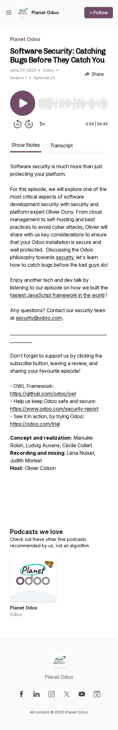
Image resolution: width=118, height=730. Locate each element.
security (65, 257)
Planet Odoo (45, 12)
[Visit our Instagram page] (51, 694)
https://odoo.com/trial (35, 424)
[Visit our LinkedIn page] (36, 694)
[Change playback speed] (42, 124)
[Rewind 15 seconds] (17, 124)
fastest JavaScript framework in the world (57, 295)
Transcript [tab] (61, 145)
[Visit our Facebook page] (21, 694)
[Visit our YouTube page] (82, 694)
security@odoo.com (39, 318)
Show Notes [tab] (25, 145)
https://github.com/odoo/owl (43, 393)
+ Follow (98, 12)
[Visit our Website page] (97, 694)
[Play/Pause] (22, 103)
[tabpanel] (59, 339)
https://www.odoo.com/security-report (54, 409)
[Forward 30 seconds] (29, 124)
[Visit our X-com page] (67, 694)
